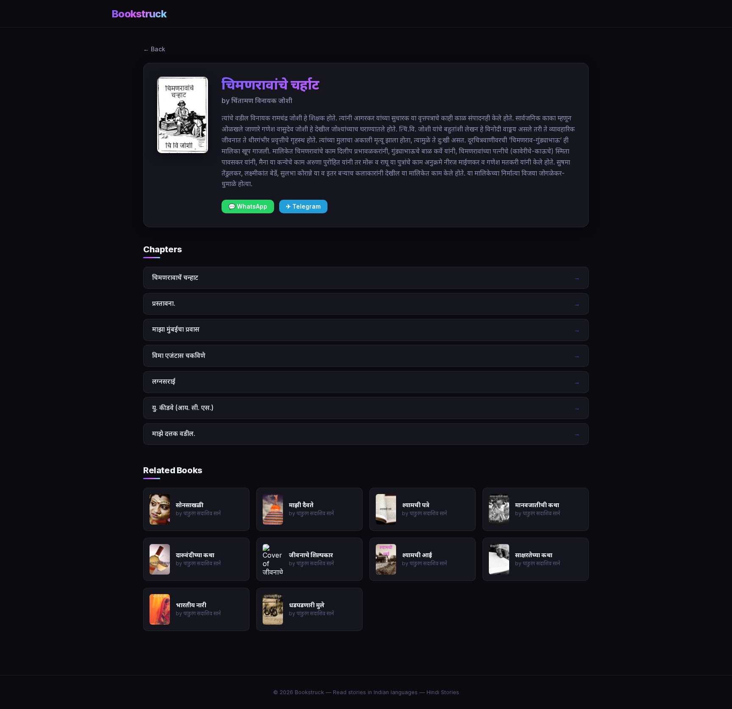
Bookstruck (139, 14)
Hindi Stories (443, 692)
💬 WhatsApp (247, 206)
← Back (154, 49)
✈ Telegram (303, 206)
